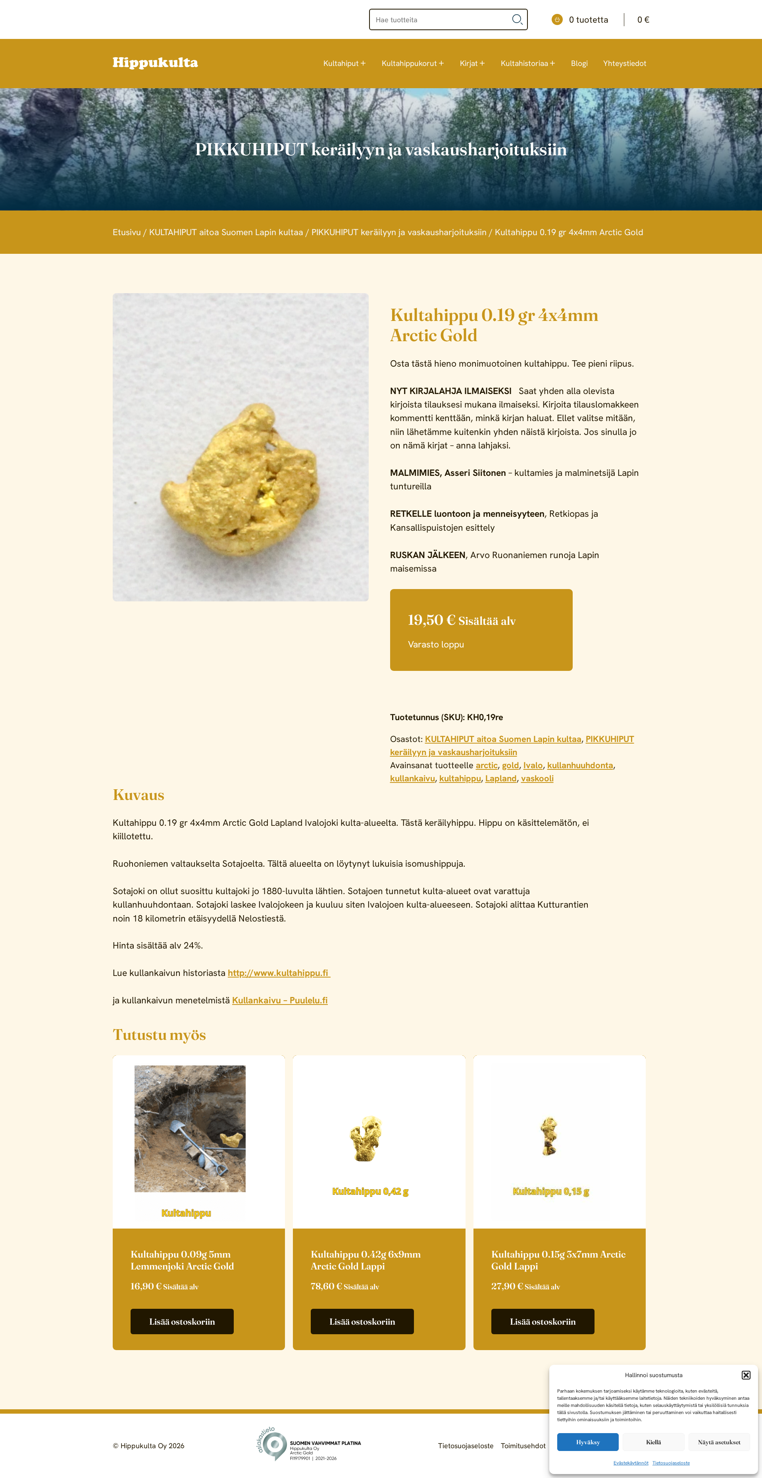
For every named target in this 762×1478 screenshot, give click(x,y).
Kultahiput (341, 63)
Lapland (501, 778)
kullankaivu (412, 778)
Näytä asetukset (719, 1442)
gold (510, 765)
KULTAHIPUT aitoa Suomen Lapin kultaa (226, 232)
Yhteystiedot (625, 63)
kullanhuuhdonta (580, 765)
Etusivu (127, 232)
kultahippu (460, 778)
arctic (487, 765)
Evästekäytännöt (631, 1463)
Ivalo (533, 765)
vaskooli (537, 778)
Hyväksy (588, 1442)
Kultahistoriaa (524, 63)
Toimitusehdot (523, 1445)
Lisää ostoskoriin (182, 1321)
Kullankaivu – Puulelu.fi (280, 1000)
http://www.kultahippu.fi (279, 973)
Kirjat (469, 63)
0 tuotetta (609, 19)
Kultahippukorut (409, 63)
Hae (518, 19)
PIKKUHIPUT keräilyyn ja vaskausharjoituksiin (399, 232)
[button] (746, 1375)
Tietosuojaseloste (671, 1463)
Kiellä (653, 1442)
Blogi (579, 63)
